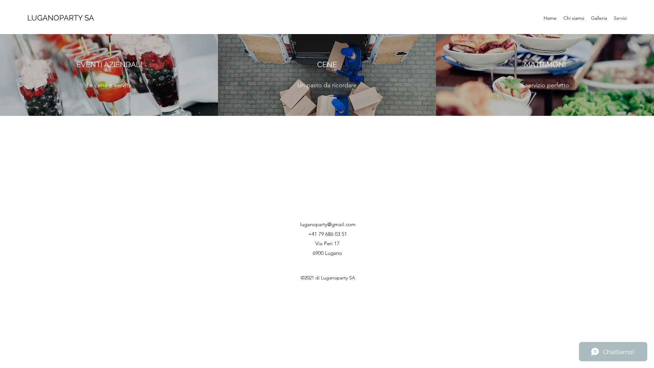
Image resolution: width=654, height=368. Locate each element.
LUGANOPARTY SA (60, 17)
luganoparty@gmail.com (328, 224)
